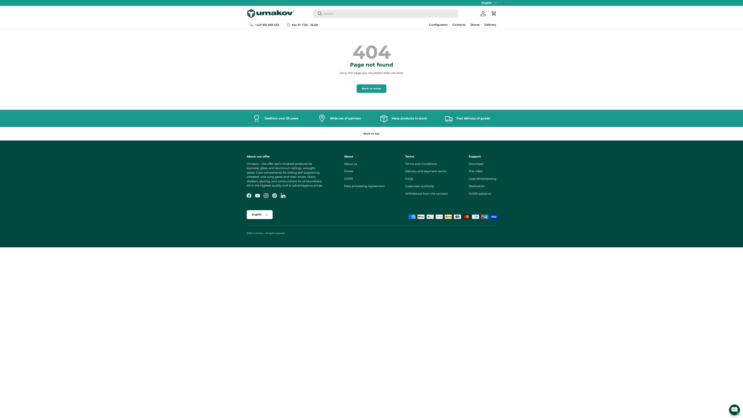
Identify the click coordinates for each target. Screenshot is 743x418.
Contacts (459, 25)
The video (476, 171)
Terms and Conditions (421, 164)
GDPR (348, 179)
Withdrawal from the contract (426, 193)
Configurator (438, 25)
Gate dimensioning (482, 179)
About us (350, 164)
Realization (477, 186)
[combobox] (385, 13)
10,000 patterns (480, 193)
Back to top (371, 133)
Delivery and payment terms (425, 171)
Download (476, 164)
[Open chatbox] (734, 409)
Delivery (490, 25)
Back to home (371, 88)
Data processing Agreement (364, 186)
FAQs (409, 179)
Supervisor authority (419, 186)
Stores (475, 25)
